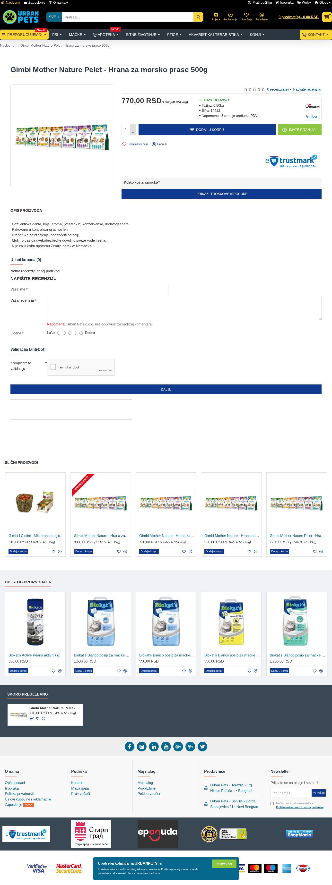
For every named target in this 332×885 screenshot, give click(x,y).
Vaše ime (17, 289)
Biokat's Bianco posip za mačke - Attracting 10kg (102, 655)
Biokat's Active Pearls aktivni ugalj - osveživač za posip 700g (36, 655)
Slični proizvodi (21, 462)
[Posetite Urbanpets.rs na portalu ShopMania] (299, 834)
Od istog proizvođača (28, 582)
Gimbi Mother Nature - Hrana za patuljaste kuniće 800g (232, 536)
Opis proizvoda (26, 210)
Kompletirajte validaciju (20, 366)
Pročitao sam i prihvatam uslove (299, 805)
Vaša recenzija (22, 300)
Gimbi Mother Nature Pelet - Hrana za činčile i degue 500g (297, 536)
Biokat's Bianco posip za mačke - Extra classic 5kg (232, 655)
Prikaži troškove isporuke (221, 194)
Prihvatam (224, 863)
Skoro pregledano (27, 694)
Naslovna (7, 45)
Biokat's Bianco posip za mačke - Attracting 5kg (167, 655)
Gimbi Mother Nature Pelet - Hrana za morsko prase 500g (55, 708)
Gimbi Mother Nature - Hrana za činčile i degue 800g (102, 536)
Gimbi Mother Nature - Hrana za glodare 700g (167, 536)
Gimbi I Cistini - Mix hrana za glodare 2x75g (36, 536)
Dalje (166, 389)
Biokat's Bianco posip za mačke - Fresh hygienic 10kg (297, 655)
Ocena (15, 333)
